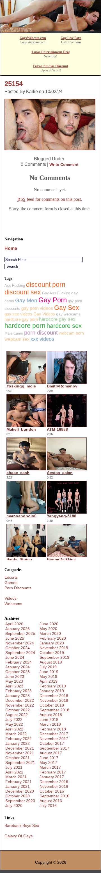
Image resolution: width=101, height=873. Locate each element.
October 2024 (17, 648)
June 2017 (49, 757)
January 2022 (17, 743)
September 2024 (20, 652)
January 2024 (17, 667)
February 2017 (53, 772)
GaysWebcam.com (33, 38)
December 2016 (54, 781)
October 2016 (52, 791)
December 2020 (19, 791)
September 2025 (20, 633)
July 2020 (13, 805)
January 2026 (17, 628)
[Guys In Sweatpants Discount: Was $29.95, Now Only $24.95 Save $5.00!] (50, 31)
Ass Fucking (14, 285)
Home (10, 248)
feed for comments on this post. (49, 199)
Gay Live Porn (71, 38)
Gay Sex (66, 307)
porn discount (41, 333)
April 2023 (14, 686)
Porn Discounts (17, 588)
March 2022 (16, 734)
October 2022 (17, 710)
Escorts (11, 577)
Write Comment (64, 164)
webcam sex (16, 339)
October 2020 (17, 796)
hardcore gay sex (57, 319)
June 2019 (49, 671)
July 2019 (48, 667)
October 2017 (52, 743)
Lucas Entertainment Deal (51, 52)
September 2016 (54, 796)
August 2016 (51, 800)
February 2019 (53, 686)
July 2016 (48, 805)
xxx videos (42, 339)
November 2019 (54, 648)
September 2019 (54, 657)
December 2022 (19, 700)
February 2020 (53, 638)
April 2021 (14, 772)
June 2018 (49, 719)
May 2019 (48, 676)
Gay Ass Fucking (56, 293)
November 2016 (54, 786)
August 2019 (51, 662)
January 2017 (52, 777)
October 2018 (52, 705)
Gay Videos (44, 314)
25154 (13, 83)
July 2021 (13, 767)
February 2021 (18, 781)
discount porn (45, 284)
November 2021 (19, 753)
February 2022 (18, 738)
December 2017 (54, 734)
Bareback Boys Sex (21, 825)
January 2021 (17, 786)
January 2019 (52, 691)
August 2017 (51, 753)
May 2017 (48, 762)
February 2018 (53, 729)
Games (10, 582)
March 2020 (50, 633)
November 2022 (19, 705)
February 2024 (18, 662)
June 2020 (49, 624)
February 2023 (18, 691)
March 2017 (50, 767)
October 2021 (17, 757)
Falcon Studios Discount (50, 66)
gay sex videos (18, 314)
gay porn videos (37, 308)
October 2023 (17, 671)
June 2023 (14, 676)
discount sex (22, 292)
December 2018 (54, 695)
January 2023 (17, 695)
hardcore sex (64, 325)
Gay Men (26, 300)
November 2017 (54, 738)
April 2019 (49, 681)
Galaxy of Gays (18, 836)
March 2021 (16, 777)
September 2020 (20, 800)
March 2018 (50, 724)
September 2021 (20, 762)
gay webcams (68, 314)
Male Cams (13, 333)
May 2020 (48, 628)
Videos (10, 598)
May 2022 (14, 724)
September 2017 (54, 748)
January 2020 (52, 643)
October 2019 (52, 652)
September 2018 (54, 710)
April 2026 (14, 624)
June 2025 (14, 638)
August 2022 (16, 714)
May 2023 (14, 681)
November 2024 (19, 643)
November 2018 (54, 700)
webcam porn (71, 333)
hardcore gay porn (21, 319)
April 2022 (14, 729)
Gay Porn (52, 300)
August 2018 (51, 714)
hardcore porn (24, 325)
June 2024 (14, 657)
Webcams (13, 603)
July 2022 (13, 719)
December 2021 (19, 748)
